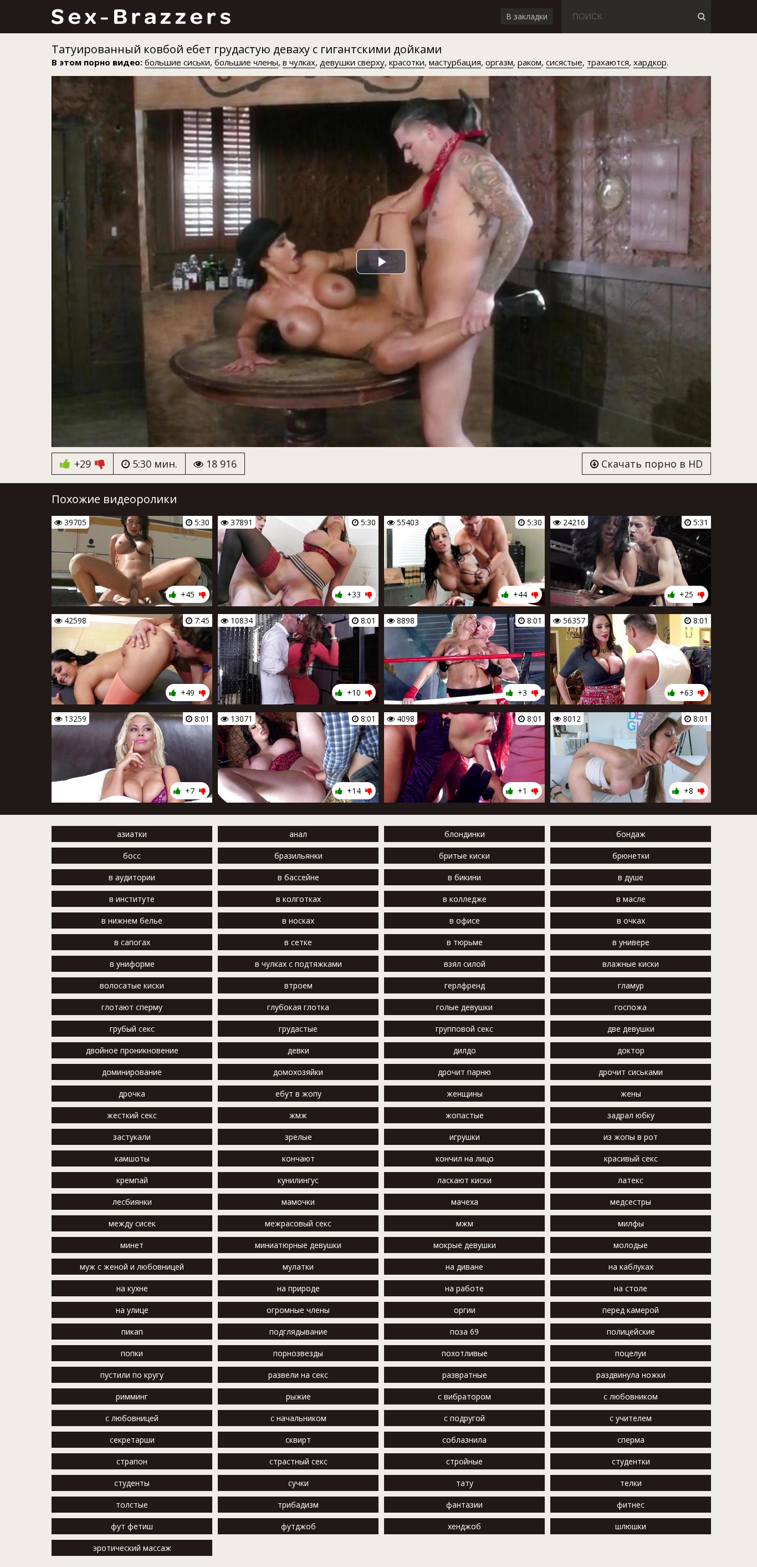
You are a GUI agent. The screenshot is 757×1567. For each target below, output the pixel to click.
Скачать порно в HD (651, 463)
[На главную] (140, 16)
